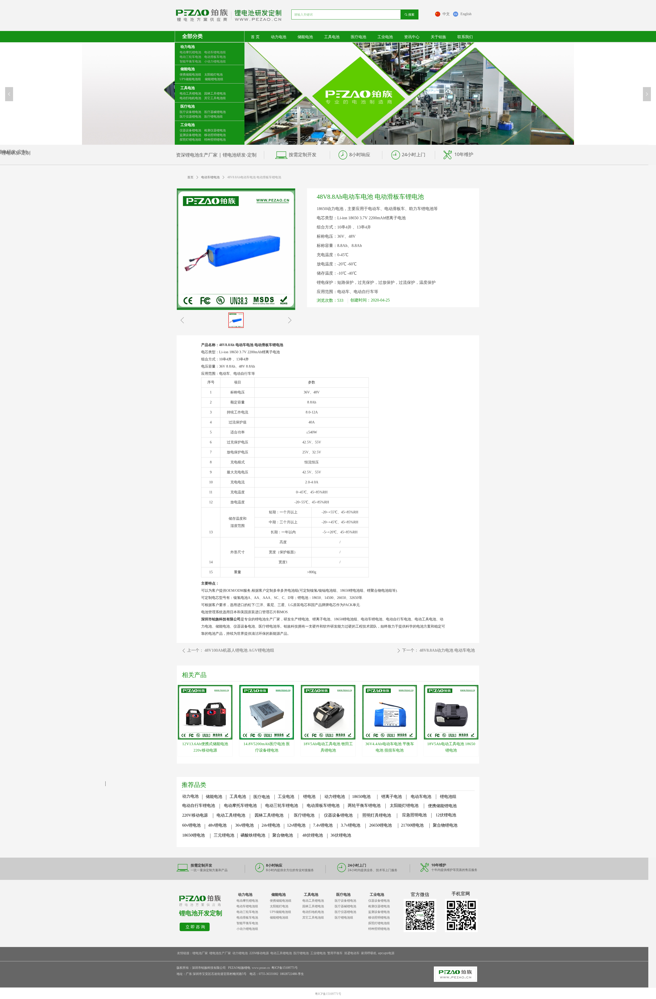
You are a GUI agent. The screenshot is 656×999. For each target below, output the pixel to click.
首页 (190, 177)
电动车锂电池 (210, 177)
